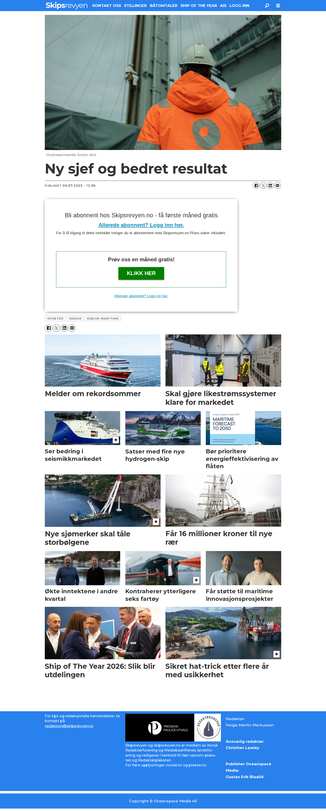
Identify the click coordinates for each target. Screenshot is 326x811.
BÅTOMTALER (163, 5)
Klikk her (141, 273)
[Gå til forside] (66, 5)
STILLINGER (135, 5)
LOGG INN (239, 5)
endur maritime (103, 318)
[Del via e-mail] (277, 185)
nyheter (55, 318)
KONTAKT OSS (106, 5)
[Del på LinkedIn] (270, 185)
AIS (223, 5)
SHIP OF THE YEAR (199, 5)
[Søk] (267, 5)
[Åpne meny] (278, 5)
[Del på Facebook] (256, 185)
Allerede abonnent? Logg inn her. (141, 225)
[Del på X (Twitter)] (263, 185)
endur (75, 318)
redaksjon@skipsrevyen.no (69, 726)
